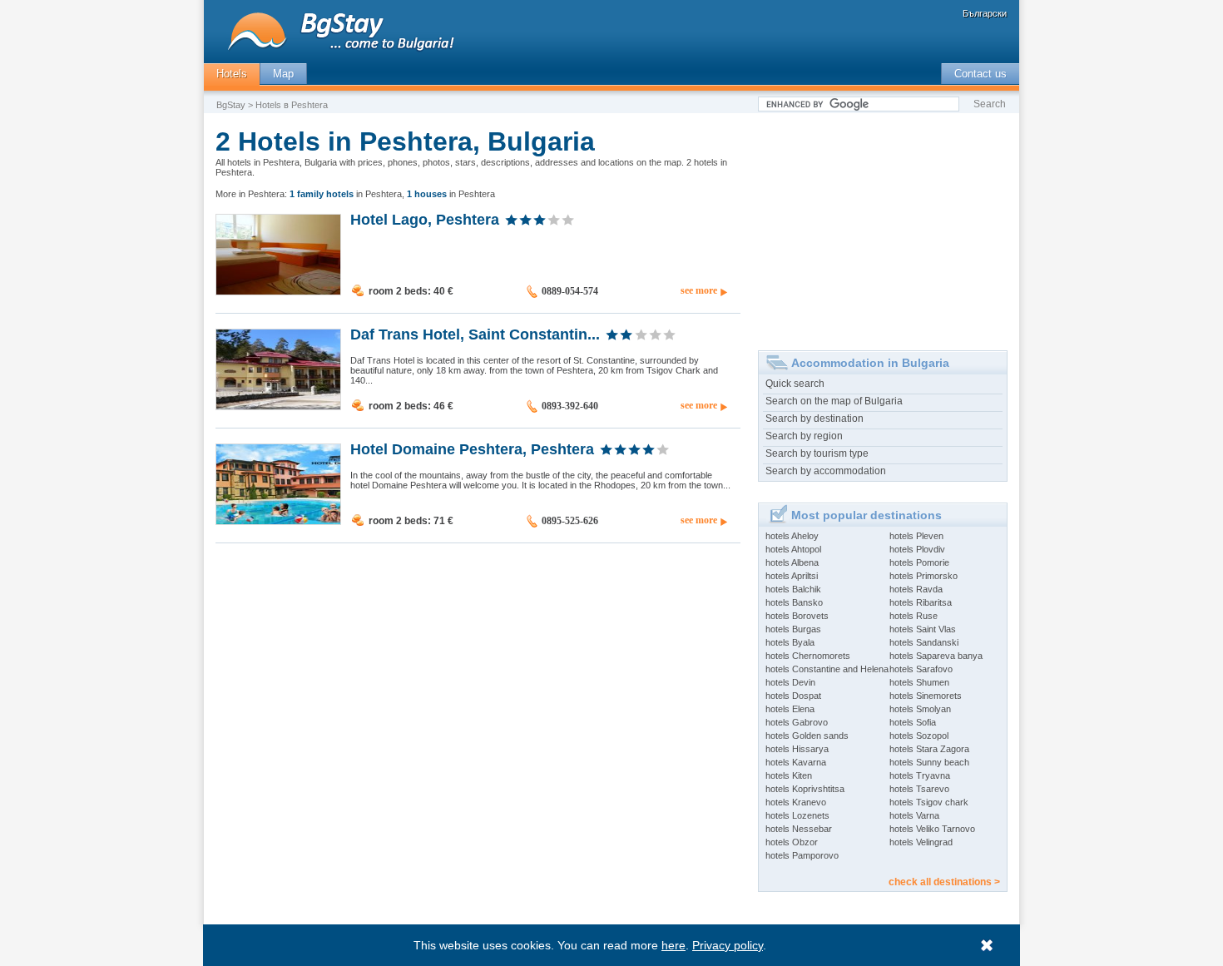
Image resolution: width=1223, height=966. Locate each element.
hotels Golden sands (807, 736)
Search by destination (814, 418)
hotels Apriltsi (791, 576)
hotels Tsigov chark (928, 802)
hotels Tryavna (919, 775)
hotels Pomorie (919, 562)
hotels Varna (914, 815)
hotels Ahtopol (793, 549)
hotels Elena (790, 709)
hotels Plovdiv (917, 549)
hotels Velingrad (921, 842)
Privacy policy (727, 945)
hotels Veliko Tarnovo (932, 829)
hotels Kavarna (795, 762)
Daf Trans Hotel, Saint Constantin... (475, 333)
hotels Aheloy (792, 536)
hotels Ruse (913, 616)
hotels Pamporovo (802, 855)
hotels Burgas (793, 629)
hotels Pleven (916, 536)
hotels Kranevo (795, 802)
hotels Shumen (919, 682)
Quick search (794, 383)
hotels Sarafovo (921, 669)
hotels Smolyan (920, 709)
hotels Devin (790, 682)
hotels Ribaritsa (920, 602)
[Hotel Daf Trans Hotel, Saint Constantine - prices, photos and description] (278, 406)
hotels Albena (792, 562)
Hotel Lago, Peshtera (424, 218)
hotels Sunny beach (929, 762)
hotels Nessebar (798, 829)
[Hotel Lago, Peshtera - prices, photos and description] (278, 291)
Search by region (804, 436)
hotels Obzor (791, 842)
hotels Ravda (916, 589)
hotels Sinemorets (925, 696)
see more (699, 290)
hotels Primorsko (923, 576)
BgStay (230, 105)
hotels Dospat (793, 696)
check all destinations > (944, 882)
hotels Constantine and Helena (827, 669)
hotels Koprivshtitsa (804, 789)
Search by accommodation (825, 471)
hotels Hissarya (797, 749)
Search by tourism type (817, 453)
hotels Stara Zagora (929, 749)
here (673, 945)
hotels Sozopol (918, 736)
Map (283, 73)
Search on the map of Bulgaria (834, 401)
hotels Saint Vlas (922, 629)
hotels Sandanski (923, 642)
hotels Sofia (912, 722)
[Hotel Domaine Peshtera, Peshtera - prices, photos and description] (278, 521)
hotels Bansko (794, 602)
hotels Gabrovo (796, 722)
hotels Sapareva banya (936, 656)
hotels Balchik (793, 589)
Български (985, 13)
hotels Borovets (797, 616)
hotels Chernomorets (807, 656)
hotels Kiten (788, 775)
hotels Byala (790, 642)
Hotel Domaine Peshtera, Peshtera (472, 448)
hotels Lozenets (797, 815)
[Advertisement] (883, 225)
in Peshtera (346, 194)
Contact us (980, 73)
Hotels (231, 73)
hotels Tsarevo (919, 789)
